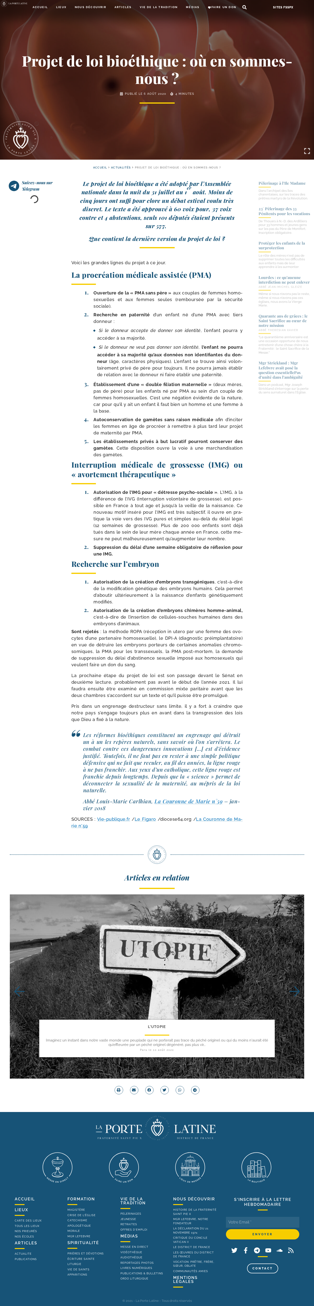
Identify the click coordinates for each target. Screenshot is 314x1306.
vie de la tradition (133, 1201)
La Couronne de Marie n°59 (188, 801)
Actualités (121, 167)
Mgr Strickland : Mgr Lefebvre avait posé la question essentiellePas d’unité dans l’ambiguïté (281, 370)
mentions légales (185, 1279)
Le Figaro (145, 819)
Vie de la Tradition (159, 7)
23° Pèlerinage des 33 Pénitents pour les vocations (284, 211)
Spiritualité (83, 1242)
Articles (123, 7)
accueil (100, 167)
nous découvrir (194, 1199)
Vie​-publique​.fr (113, 819)
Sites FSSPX (283, 7)
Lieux (61, 7)
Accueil (40, 7)
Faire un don (223, 7)
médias (129, 1236)
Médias (192, 7)
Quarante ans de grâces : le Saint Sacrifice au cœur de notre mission (283, 320)
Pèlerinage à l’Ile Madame (282, 183)
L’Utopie (157, 1027)
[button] (244, 7)
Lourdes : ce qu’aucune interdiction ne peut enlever (284, 280)
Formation (81, 1199)
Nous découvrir (90, 7)
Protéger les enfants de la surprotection (282, 245)
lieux (21, 1210)
